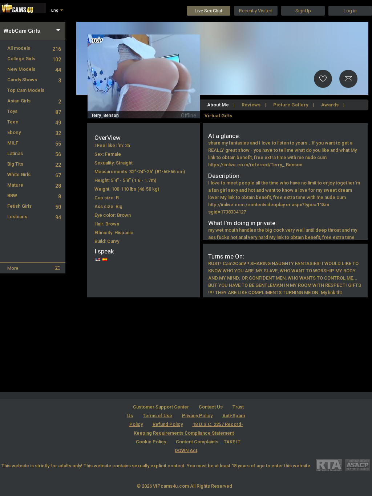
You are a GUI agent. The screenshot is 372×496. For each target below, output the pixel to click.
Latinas (34, 153)
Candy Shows (34, 79)
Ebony (34, 132)
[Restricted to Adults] (329, 465)
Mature (34, 185)
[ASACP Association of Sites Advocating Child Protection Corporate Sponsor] (357, 465)
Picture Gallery (290, 104)
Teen (34, 122)
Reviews (251, 104)
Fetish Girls (34, 206)
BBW (34, 195)
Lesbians (34, 216)
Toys (34, 111)
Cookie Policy (151, 441)
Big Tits (34, 164)
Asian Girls (34, 100)
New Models (34, 69)
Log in (350, 10)
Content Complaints (197, 441)
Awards (330, 104)
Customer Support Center (161, 407)
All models (34, 48)
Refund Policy (168, 424)
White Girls (34, 174)
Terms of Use (157, 415)
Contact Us (211, 407)
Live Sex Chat (208, 10)
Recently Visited (255, 10)
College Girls (34, 58)
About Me (218, 104)
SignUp (303, 10)
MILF (34, 143)
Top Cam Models (25, 90)
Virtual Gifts (218, 115)
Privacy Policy (197, 415)
